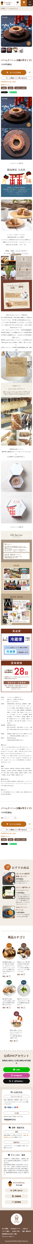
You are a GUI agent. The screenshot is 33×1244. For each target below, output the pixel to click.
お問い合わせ (17, 1190)
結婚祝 (4, 88)
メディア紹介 (5, 1231)
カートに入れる (15, 72)
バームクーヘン (13, 8)
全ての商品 (5, 1228)
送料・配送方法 (26, 1231)
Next (30, 31)
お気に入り (17, 4)
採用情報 (18, 1202)
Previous (3, 31)
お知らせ (25, 1228)
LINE (18, 1069)
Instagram (18, 1075)
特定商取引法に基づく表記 (8, 81)
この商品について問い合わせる (17, 78)
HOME (3, 8)
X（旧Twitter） (18, 1081)
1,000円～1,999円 (20, 88)
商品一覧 (5, 976)
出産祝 (10, 88)
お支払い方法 (16, 1231)
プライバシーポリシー (8, 1236)
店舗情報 (18, 1196)
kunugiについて (15, 1228)
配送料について (5, 84)
